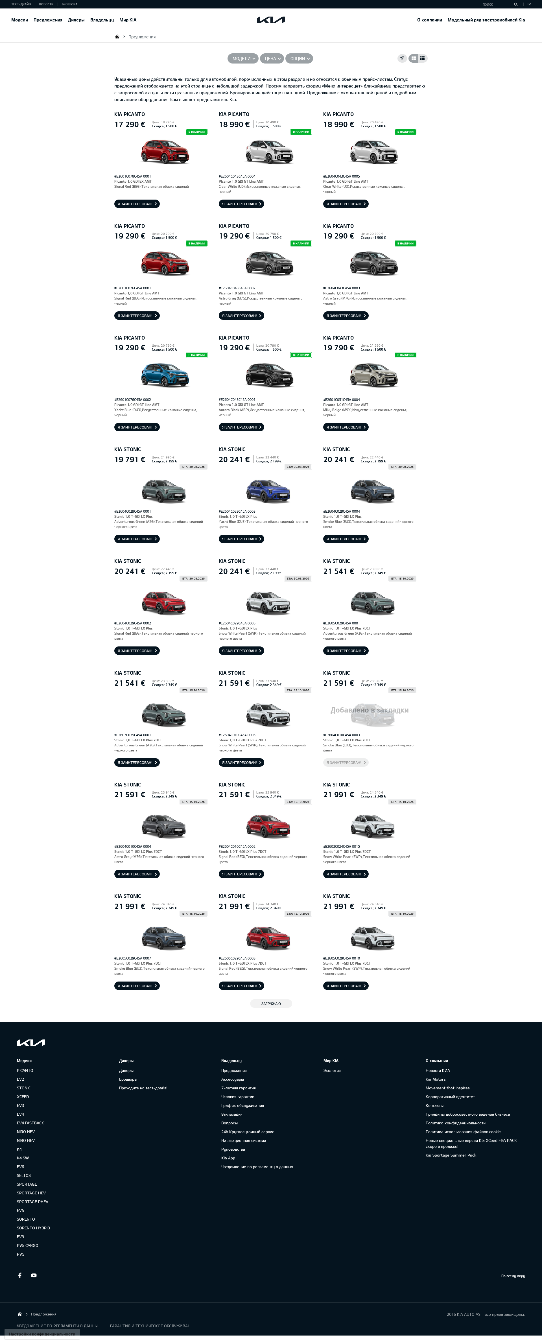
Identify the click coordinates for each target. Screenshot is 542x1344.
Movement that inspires (448, 1087)
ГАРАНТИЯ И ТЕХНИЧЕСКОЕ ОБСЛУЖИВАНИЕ (152, 1325)
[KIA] (271, 19)
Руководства (233, 1149)
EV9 (20, 1236)
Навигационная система (243, 1140)
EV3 (20, 1105)
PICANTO (25, 1070)
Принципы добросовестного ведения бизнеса (468, 1114)
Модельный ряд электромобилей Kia (486, 19)
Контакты (434, 1105)
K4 (19, 1149)
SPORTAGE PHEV (32, 1201)
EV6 (20, 1166)
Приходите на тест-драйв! (143, 1087)
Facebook (20, 1275)
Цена (270, 58)
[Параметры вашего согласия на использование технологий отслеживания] (42, 1334)
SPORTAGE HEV (31, 1192)
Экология (332, 1070)
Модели (19, 19)
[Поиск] (515, 4)
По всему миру (513, 1276)
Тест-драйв (21, 4)
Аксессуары (232, 1079)
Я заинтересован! (135, 204)
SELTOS (24, 1175)
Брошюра (69, 4)
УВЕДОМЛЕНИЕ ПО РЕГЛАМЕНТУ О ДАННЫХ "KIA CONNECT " (59, 1325)
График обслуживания (242, 1105)
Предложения (48, 19)
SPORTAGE (27, 1184)
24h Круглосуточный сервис (247, 1131)
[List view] (423, 58)
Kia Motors (436, 1079)
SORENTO (26, 1219)
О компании (429, 19)
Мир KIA (127, 19)
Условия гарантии (237, 1096)
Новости (46, 4)
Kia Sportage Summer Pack (451, 1155)
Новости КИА (438, 1070)
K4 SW (23, 1157)
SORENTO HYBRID (33, 1227)
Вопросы (229, 1122)
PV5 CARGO (27, 1245)
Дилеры (76, 19)
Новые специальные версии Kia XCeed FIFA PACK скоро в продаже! (471, 1143)
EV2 (20, 1079)
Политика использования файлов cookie (463, 1131)
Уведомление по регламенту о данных (257, 1166)
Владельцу (102, 19)
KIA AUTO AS (117, 36)
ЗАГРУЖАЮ (271, 1003)
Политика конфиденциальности (456, 1122)
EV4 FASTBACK (30, 1122)
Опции (297, 58)
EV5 (20, 1210)
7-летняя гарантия (238, 1087)
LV (529, 4)
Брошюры (128, 1079)
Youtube (34, 1275)
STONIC (23, 1087)
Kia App (228, 1157)
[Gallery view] (413, 58)
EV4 (20, 1114)
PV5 (20, 1254)
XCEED (23, 1096)
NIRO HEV (26, 1131)
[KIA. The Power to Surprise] (31, 1042)
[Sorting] (402, 58)
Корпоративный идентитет (450, 1096)
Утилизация (231, 1114)
